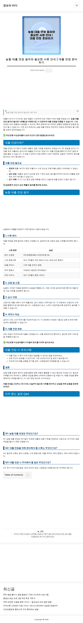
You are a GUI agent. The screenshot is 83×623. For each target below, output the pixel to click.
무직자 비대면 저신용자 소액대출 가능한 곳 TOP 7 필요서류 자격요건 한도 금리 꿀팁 (42, 534)
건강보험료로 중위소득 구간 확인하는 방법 (20, 609)
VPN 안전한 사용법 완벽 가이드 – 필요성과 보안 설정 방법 (27, 602)
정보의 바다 (10, 5)
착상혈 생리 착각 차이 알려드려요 (42, 536)
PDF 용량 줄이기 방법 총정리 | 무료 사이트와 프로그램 (26, 595)
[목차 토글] (26, 475)
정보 (41, 531)
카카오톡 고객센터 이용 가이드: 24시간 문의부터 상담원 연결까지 (30, 606)
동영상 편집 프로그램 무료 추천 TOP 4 (19, 598)
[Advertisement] (41, 92)
